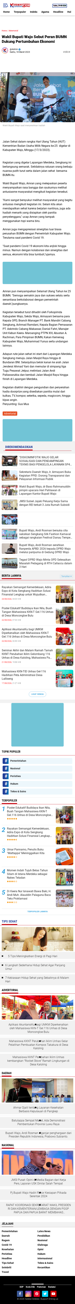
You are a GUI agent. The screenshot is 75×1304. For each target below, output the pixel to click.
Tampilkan (65, 576)
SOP (22, 1287)
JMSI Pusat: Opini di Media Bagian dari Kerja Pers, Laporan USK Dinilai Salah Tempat (38, 1181)
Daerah (6, 1235)
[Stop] (72, 52)
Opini (40, 1249)
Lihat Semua (37, 694)
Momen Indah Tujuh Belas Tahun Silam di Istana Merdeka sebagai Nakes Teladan (27, 874)
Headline (58, 11)
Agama (45, 11)
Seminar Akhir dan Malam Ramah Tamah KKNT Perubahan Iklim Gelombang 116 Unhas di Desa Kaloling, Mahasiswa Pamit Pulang (28, 654)
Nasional (15, 768)
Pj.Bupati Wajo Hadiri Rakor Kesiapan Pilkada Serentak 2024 (38, 1194)
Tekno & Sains (18, 791)
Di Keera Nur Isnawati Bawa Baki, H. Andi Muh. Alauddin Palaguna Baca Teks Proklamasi (29, 895)
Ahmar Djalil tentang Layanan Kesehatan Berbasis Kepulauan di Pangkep (38, 1109)
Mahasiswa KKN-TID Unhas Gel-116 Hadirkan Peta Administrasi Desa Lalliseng (24, 675)
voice (66, 51)
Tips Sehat (8, 1263)
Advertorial (13, 31)
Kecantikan (44, 1267)
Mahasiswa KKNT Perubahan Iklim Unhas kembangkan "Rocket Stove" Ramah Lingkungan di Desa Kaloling (38, 1060)
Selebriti (6, 1267)
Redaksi (51, 1287)
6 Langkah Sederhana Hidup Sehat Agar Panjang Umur (35, 967)
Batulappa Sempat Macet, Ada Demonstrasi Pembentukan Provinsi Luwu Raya (38, 1122)
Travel (5, 1272)
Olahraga (43, 1244)
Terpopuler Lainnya (37, 911)
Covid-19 (7, 1244)
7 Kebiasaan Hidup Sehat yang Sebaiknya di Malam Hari (37, 979)
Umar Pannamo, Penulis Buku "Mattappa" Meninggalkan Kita (25, 851)
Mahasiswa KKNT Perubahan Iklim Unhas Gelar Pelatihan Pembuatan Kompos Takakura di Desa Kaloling (38, 1044)
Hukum (14, 783)
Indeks (33, 11)
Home (6, 11)
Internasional (45, 1258)
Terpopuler (20, 11)
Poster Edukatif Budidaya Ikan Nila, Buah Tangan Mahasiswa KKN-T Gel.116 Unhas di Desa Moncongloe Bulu (27, 612)
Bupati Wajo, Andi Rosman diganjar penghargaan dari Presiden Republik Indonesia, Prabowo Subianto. (38, 1134)
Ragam (6, 1240)
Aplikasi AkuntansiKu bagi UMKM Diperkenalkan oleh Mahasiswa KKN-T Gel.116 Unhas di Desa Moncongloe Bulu (27, 633)
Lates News (44, 1231)
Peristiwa (15, 776)
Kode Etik (30, 1287)
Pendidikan (44, 1235)
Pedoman (41, 1287)
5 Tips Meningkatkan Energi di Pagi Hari (32, 956)
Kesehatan (8, 1249)
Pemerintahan (18, 760)
